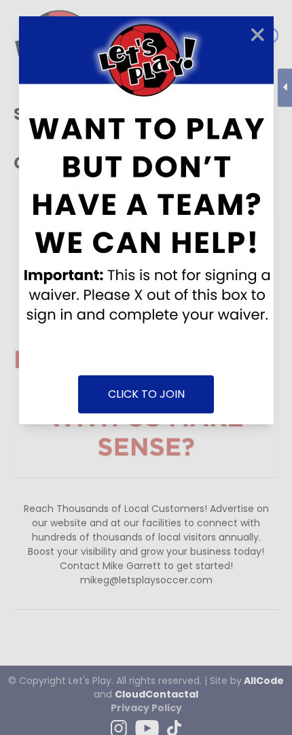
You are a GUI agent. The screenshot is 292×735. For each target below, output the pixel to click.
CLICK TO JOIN (146, 394)
